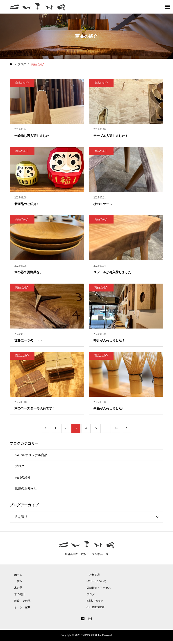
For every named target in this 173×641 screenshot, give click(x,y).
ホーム (18, 574)
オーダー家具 (22, 607)
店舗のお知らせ (26, 488)
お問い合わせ (94, 600)
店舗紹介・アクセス (98, 587)
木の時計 (19, 594)
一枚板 (18, 581)
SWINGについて (96, 581)
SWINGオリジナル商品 (31, 455)
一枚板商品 (93, 574)
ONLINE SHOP (95, 607)
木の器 (18, 587)
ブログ (19, 466)
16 (116, 428)
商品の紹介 (23, 477)
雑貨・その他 (22, 600)
